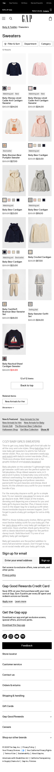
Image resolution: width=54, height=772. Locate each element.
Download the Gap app (13, 625)
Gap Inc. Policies (29, 761)
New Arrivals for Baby (34, 422)
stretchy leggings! (31, 462)
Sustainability (24, 753)
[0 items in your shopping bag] (50, 18)
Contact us (8, 674)
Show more (7, 408)
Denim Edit (7, 426)
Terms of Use (10, 753)
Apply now (7, 601)
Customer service (12, 664)
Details (46, 11)
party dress (11, 525)
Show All (45, 429)
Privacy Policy (28, 747)
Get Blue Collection (29, 429)
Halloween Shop (10, 429)
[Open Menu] (3, 18)
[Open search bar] (10, 18)
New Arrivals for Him (12, 422)
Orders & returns (11, 685)
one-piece (28, 496)
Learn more (20, 601)
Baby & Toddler (9, 27)
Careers (6, 727)
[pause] (50, 10)
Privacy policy (9, 575)
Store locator (9, 654)
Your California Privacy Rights (39, 750)
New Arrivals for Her (15, 401)
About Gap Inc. (38, 753)
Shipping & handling (13, 695)
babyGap (39, 448)
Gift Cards (8, 706)
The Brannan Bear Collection (28, 426)
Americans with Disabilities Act (15, 758)
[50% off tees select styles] (25, 10)
